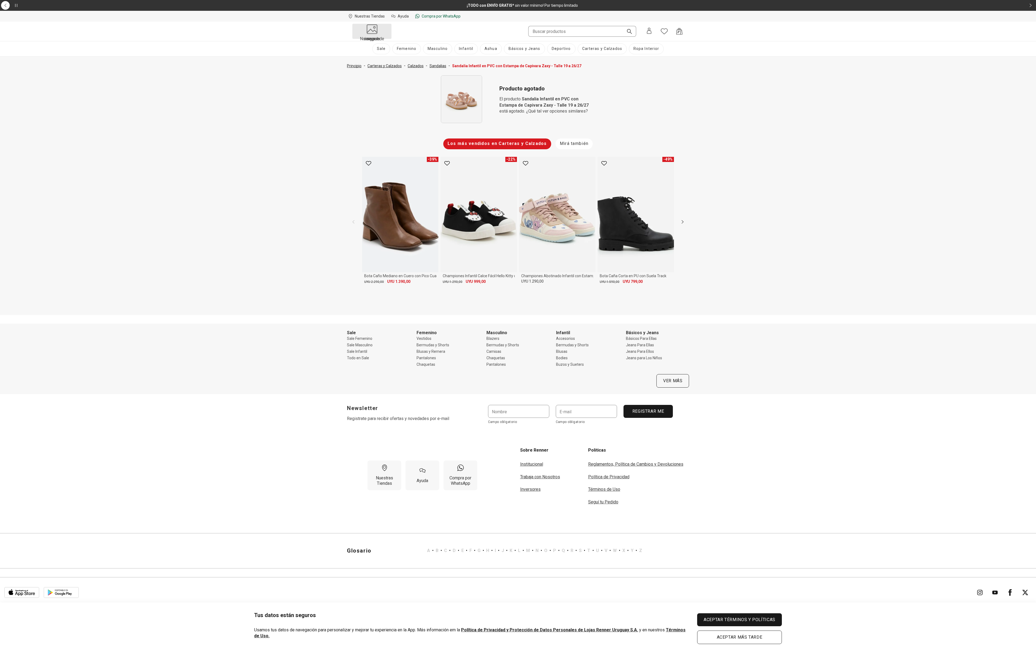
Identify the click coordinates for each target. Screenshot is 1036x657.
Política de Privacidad (608, 476)
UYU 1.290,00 (452, 282)
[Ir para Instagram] (979, 592)
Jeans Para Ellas (640, 345)
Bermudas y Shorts (433, 345)
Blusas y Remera (431, 351)
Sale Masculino (360, 345)
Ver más (672, 380)
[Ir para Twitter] (1025, 592)
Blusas (561, 351)
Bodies (562, 358)
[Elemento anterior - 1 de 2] (5, 5)
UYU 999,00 (476, 281)
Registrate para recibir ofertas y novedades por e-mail (398, 418)
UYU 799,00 (633, 281)
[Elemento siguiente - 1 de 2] (1030, 5)
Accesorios (565, 338)
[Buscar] (627, 32)
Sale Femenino (359, 338)
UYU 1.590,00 (609, 282)
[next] (682, 221)
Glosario (359, 550)
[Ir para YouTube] (995, 592)
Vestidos (424, 338)
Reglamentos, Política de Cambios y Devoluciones (635, 464)
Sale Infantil (357, 351)
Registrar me (648, 411)
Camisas (493, 351)
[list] (534, 551)
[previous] (353, 221)
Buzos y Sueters (570, 364)
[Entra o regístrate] (649, 31)
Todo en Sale (358, 358)
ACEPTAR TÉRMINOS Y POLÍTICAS (739, 619)
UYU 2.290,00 (374, 282)
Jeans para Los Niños (644, 358)
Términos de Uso (604, 489)
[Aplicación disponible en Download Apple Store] (21, 592)
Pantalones (426, 358)
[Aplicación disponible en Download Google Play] (61, 592)
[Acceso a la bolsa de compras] (679, 31)
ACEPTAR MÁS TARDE (739, 637)
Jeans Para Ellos (640, 351)
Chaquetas (426, 364)
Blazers (492, 338)
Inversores (530, 489)
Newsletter (362, 408)
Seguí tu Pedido (603, 501)
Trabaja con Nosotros (540, 476)
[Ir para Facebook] (1010, 592)
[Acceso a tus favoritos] (664, 31)
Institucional (531, 464)
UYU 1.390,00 (398, 281)
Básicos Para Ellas (641, 338)
